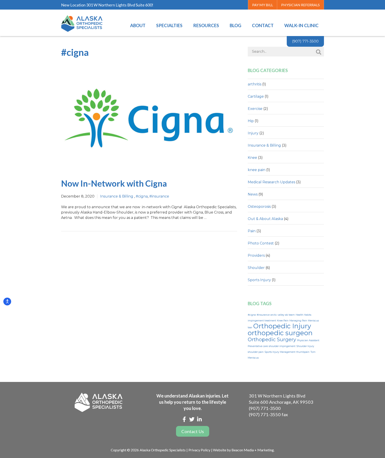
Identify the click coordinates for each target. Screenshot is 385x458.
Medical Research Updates (271, 182)
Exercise (255, 109)
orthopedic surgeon (280, 333)
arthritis (254, 84)
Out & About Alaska (265, 219)
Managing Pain (298, 320)
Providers (256, 255)
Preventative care (258, 346)
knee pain (256, 170)
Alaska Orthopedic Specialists (163, 450)
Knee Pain (283, 320)
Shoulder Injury (305, 346)
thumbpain (302, 352)
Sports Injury (259, 280)
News (253, 194)
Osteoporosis (259, 206)
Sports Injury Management (279, 352)
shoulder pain (256, 352)
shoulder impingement (282, 346)
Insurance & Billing (116, 196)
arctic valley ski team (282, 314)
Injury (253, 133)
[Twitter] (192, 420)
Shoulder (256, 268)
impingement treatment (262, 320)
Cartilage (256, 96)
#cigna (142, 196)
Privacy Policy (199, 450)
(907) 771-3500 (265, 408)
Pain (252, 231)
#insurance (159, 196)
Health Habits (303, 314)
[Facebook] (184, 420)
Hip (251, 121)
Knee (252, 157)
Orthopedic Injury (282, 326)
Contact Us (192, 431)
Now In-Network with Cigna (114, 183)
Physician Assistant (308, 340)
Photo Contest (261, 243)
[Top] (379, 234)
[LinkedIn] (199, 420)
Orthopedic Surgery (272, 339)
